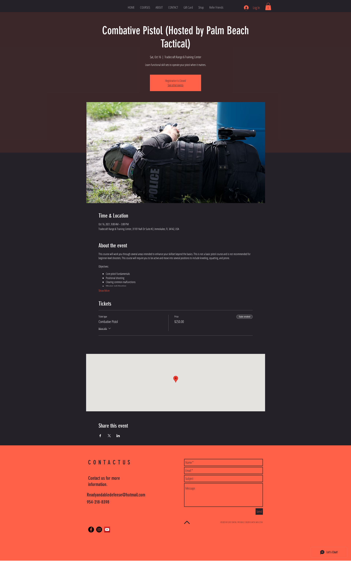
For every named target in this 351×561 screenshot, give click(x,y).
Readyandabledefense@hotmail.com (116, 495)
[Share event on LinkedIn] (118, 435)
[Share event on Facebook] (100, 435)
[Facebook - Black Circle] (91, 529)
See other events (175, 85)
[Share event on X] (109, 435)
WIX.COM (259, 522)
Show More (104, 291)
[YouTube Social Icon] (107, 529)
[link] (268, 6)
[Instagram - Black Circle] (99, 529)
